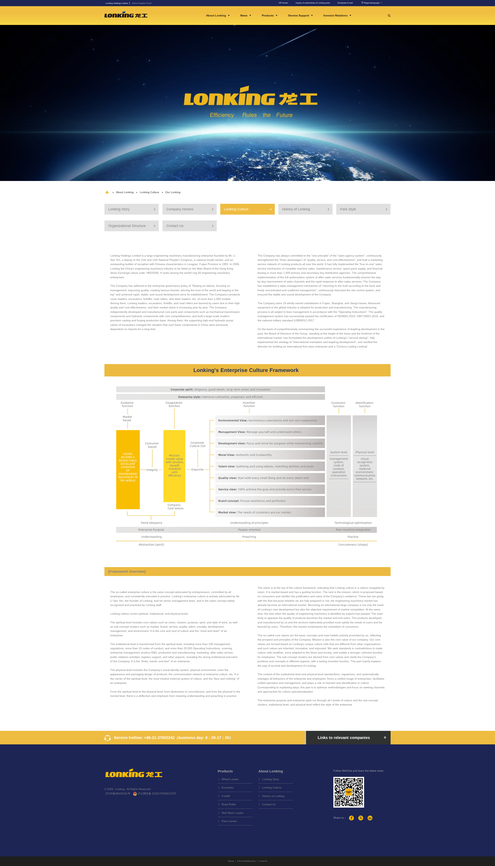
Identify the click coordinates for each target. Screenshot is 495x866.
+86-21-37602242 (159, 737)
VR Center (283, 3)
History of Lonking (306, 209)
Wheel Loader (230, 779)
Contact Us (190, 226)
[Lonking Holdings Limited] (125, 15)
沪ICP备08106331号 (117, 793)
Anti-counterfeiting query (246, 861)
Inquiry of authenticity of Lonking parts (313, 3)
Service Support (299, 15)
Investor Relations (335, 15)
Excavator (228, 787)
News (244, 15)
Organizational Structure (132, 226)
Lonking (120, 789)
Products (268, 15)
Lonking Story (132, 209)
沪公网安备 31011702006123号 (156, 793)
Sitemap (231, 861)
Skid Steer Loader (233, 812)
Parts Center (229, 821)
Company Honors (190, 209)
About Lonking (216, 15)
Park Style (364, 209)
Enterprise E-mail (345, 3)
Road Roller (229, 804)
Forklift (226, 796)
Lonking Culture (149, 192)
